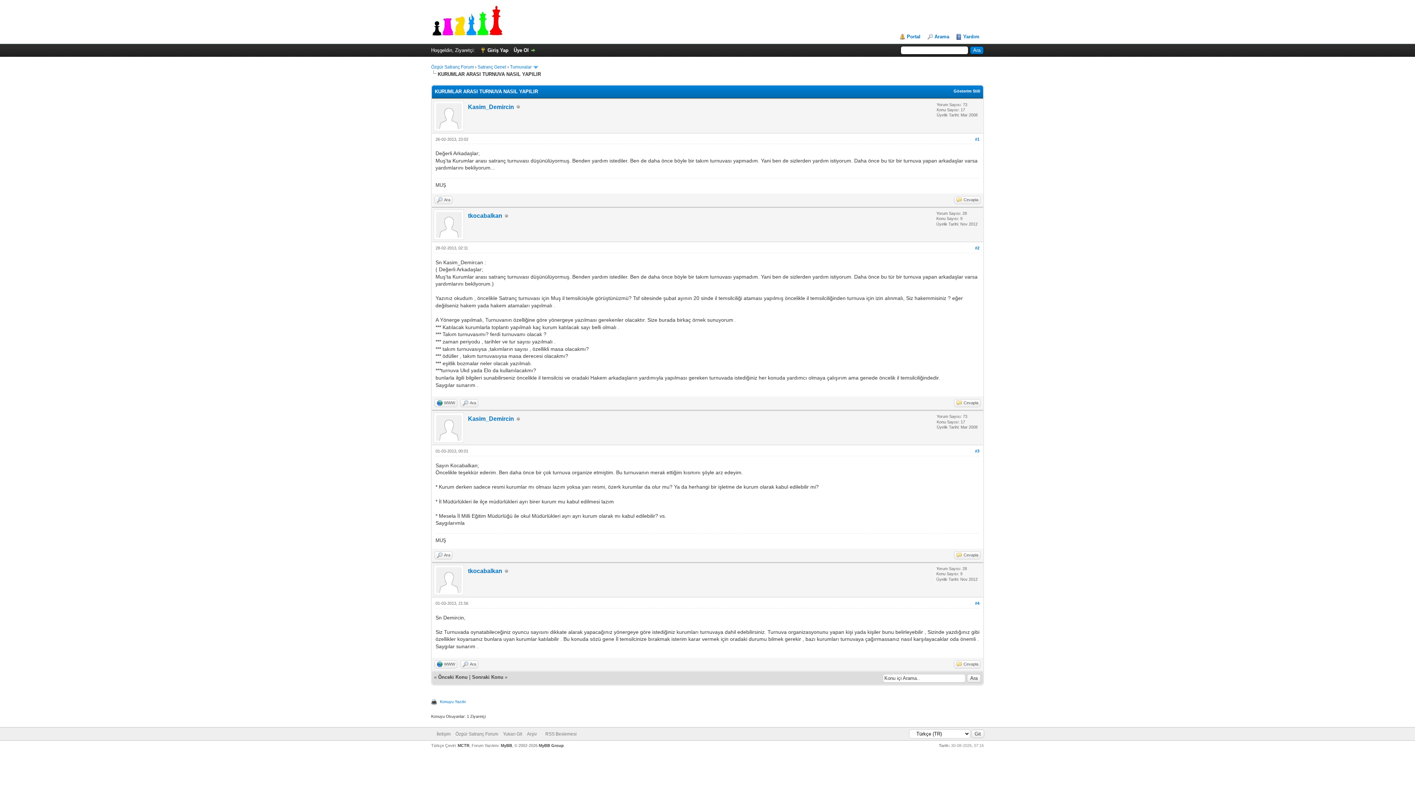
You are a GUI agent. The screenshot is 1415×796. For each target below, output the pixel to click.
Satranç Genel (492, 67)
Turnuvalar (521, 67)
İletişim (444, 734)
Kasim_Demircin (491, 107)
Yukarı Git (512, 734)
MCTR (463, 745)
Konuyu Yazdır (453, 701)
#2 (977, 248)
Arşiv (532, 734)
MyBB (506, 745)
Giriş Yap (498, 50)
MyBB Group (551, 745)
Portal (913, 36)
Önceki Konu (453, 677)
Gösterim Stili (967, 91)
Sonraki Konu (487, 677)
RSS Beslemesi (561, 734)
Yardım (971, 36)
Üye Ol (521, 50)
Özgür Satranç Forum (452, 67)
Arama (941, 36)
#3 (977, 451)
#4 (977, 603)
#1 (977, 139)
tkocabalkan (485, 216)
